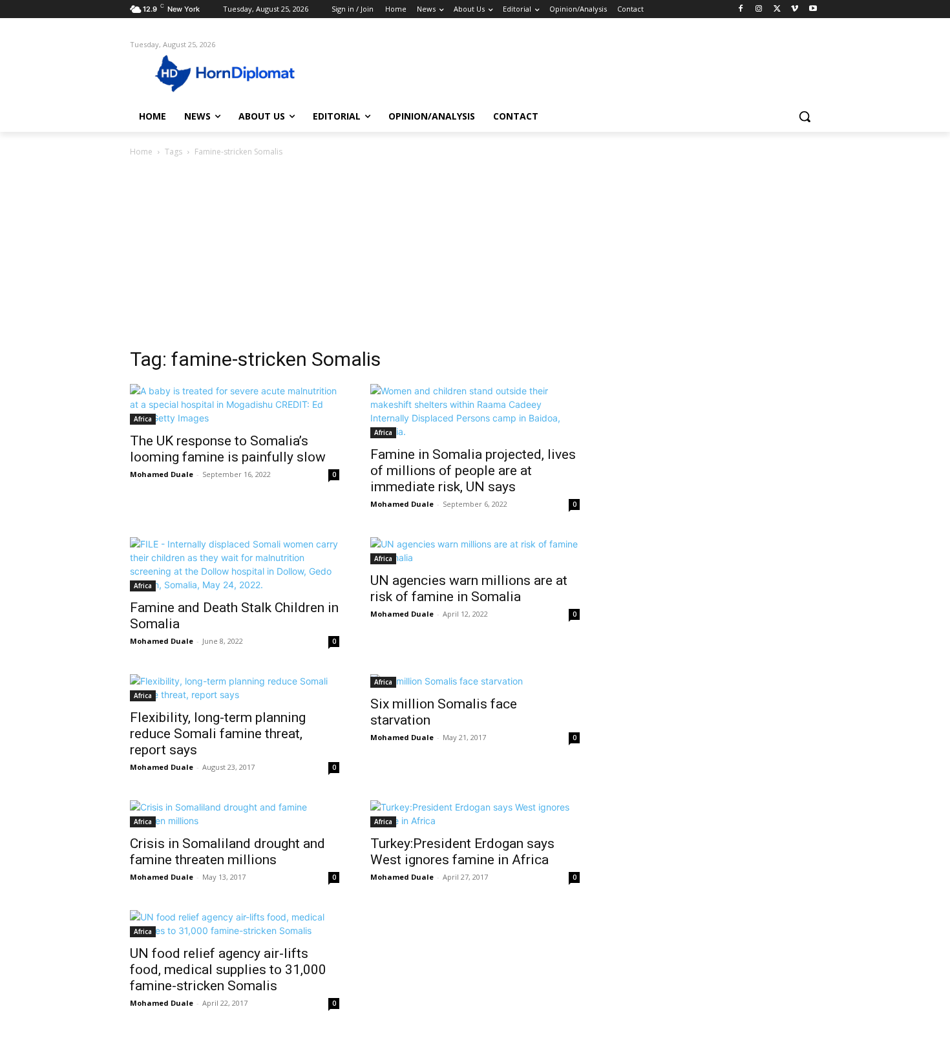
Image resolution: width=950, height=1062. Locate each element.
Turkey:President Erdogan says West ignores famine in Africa (462, 851)
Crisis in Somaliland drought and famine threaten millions (227, 851)
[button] (804, 116)
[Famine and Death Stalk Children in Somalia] (234, 564)
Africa (143, 418)
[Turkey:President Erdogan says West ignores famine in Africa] (475, 813)
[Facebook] (741, 9)
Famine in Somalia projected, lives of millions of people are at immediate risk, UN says (473, 470)
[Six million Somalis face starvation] (475, 681)
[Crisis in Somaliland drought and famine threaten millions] (234, 813)
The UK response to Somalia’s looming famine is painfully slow (228, 449)
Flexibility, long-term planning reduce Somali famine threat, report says (218, 734)
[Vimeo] (794, 9)
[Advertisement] (475, 255)
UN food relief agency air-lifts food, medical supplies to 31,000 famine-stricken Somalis (228, 969)
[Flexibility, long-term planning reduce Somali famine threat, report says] (234, 687)
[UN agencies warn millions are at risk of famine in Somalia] (475, 550)
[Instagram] (759, 9)
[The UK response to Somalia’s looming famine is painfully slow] (234, 404)
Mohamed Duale (161, 474)
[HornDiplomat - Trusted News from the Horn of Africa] (233, 72)
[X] (777, 9)
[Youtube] (812, 9)
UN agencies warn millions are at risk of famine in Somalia (468, 588)
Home (141, 151)
